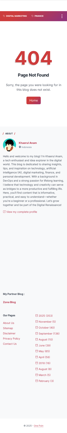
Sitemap (8, 328)
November (47, 321)
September (49, 333)
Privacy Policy (11, 338)
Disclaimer (9, 333)
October (46, 327)
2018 (44, 363)
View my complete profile (21, 211)
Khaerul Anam (28, 142)
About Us (8, 322)
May (44, 351)
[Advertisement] (33, 252)
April (44, 357)
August (45, 339)
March (44, 375)
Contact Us (10, 343)
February (46, 380)
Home (33, 100)
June (44, 345)
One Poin (38, 425)
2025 (45, 315)
